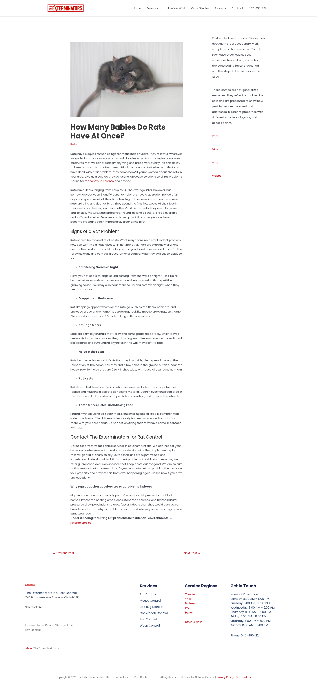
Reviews (220, 8)
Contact (237, 8)
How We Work (176, 8)
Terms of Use (244, 677)
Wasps (216, 176)
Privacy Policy (225, 677)
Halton (189, 612)
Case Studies (200, 8)
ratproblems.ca (81, 523)
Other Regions (193, 622)
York (188, 599)
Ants (215, 162)
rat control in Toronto (99, 181)
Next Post (192, 553)
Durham (190, 603)
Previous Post (63, 553)
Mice (215, 149)
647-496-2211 (258, 8)
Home (137, 8)
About (29, 648)
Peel (187, 608)
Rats (73, 144)
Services (152, 8)
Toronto (190, 594)
